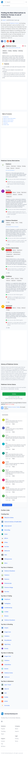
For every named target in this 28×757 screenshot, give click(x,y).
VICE (5, 693)
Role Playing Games (16, 252)
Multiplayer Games (9, 256)
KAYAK (6, 701)
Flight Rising (7, 644)
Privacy (17, 738)
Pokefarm (8, 164)
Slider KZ (6, 689)
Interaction (18, 168)
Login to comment (7, 505)
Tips (2, 743)
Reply (13, 423)
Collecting (20, 50)
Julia (6, 443)
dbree (5, 563)
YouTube (6, 546)
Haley (6, 452)
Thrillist (6, 697)
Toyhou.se (6, 677)
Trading (9, 50)
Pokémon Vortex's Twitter (13, 407)
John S (6, 479)
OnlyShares (7, 599)
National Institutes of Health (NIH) (12, 521)
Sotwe (5, 534)
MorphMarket (7, 640)
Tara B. (6, 435)
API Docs (3, 746)
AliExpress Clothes (9, 517)
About (16, 728)
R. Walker (7, 427)
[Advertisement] (14, 96)
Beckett (6, 668)
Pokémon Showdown (12, 220)
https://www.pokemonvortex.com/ (13, 47)
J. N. (6, 495)
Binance (6, 616)
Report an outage (10, 404)
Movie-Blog (7, 530)
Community (8, 224)
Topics (2, 734)
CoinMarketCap (8, 607)
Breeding (15, 50)
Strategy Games (9, 254)
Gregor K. (4, 20)
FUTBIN (6, 611)
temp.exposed (8, 526)
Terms (16, 741)
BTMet (6, 542)
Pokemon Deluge (8, 587)
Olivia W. (7, 487)
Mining (12, 278)
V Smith (7, 462)
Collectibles (20, 194)
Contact (3, 741)
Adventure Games (17, 254)
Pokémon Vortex (14, 23)
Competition (19, 280)
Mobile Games (9, 194)
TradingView (7, 603)
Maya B (7, 470)
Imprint (17, 731)
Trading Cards (8, 196)
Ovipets (6, 628)
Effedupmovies (8, 559)
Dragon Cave (7, 632)
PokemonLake (8, 583)
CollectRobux (7, 664)
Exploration (13, 280)
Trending (3, 731)
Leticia (6, 419)
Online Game (13, 166)
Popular (3, 728)
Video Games (23, 192)
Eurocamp (7, 705)
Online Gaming (9, 252)
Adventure (5, 52)
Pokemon (6, 579)
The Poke (6, 591)
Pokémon (5, 50)
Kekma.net (7, 550)
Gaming (18, 192)
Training (18, 307)
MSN (5, 555)
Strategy (12, 222)
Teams (16, 222)
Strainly (6, 648)
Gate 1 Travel (7, 684)
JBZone (6, 538)
